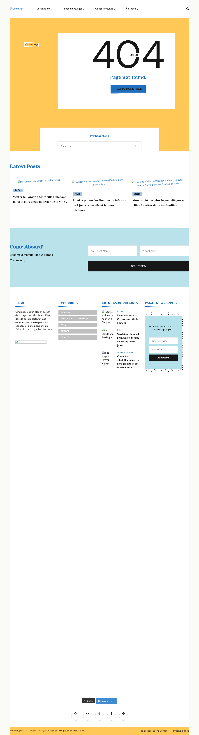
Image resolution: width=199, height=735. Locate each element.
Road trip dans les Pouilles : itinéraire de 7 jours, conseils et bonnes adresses (99, 205)
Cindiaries (33, 730)
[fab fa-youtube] (87, 716)
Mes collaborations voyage (153, 730)
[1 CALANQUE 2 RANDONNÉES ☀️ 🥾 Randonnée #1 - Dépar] (114, 542)
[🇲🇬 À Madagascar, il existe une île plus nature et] (54, 468)
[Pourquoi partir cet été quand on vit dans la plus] (174, 416)
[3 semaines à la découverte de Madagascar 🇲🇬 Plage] (84, 437)
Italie (77, 194)
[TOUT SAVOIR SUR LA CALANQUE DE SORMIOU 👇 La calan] (144, 524)
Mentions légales (180, 730)
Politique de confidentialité (71, 730)
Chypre (120, 311)
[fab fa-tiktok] (99, 716)
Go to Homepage (129, 89)
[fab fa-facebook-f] (111, 716)
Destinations (44, 8)
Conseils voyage (104, 8)
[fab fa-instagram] (75, 716)
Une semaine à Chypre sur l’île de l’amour (127, 319)
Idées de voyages (72, 8)
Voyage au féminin (125, 352)
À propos (131, 8)
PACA (18, 190)
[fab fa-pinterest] (123, 716)
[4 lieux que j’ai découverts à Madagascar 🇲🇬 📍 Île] (24, 512)
